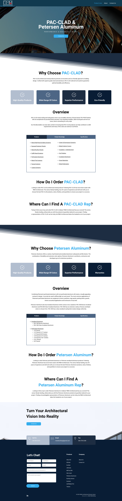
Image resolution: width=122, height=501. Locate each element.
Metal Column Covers (65, 146)
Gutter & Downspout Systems (67, 142)
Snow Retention (63, 160)
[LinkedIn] (27, 496)
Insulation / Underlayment (66, 149)
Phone (28, 463)
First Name (29, 458)
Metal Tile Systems (36, 160)
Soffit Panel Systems (37, 153)
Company (82, 454)
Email (43, 462)
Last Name (44, 458)
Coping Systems (36, 167)
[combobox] (41, 470)
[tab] (36, 137)
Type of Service (30, 467)
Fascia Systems (35, 164)
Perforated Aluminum (37, 157)
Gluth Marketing (92, 495)
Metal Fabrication (64, 164)
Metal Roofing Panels (37, 150)
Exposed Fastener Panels (38, 146)
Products (69, 454)
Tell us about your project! (33, 472)
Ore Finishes (62, 153)
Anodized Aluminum (64, 157)
